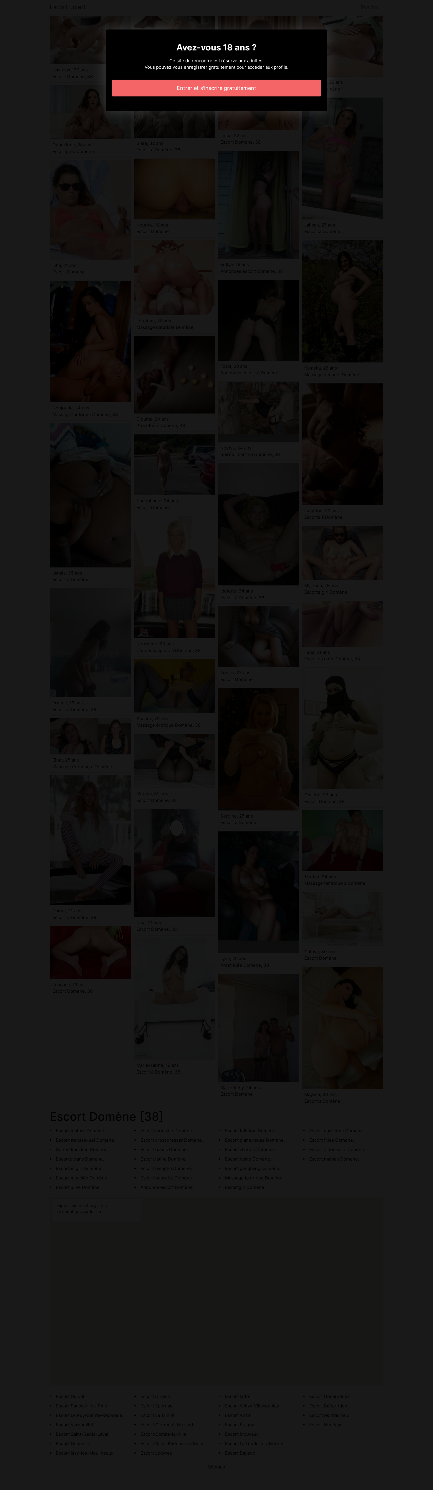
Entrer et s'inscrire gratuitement (216, 88)
